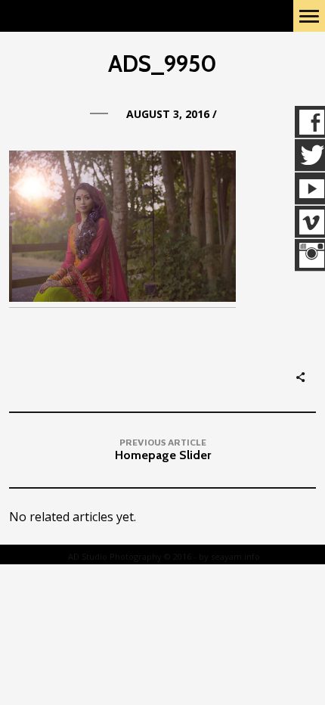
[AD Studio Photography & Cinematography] (94, 16)
